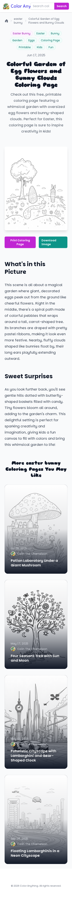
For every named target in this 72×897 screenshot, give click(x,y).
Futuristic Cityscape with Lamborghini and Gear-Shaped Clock (33, 756)
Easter (40, 33)
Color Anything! (27, 6)
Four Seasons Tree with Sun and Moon (35, 658)
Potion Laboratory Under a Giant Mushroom (34, 563)
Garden (17, 40)
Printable (25, 47)
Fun (51, 47)
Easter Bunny (21, 33)
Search (62, 6)
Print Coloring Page (20, 242)
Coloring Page (50, 40)
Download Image (48, 242)
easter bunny (18, 21)
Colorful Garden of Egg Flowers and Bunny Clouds (46, 21)
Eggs (31, 40)
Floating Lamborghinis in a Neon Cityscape (35, 853)
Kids (39, 47)
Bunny (55, 33)
